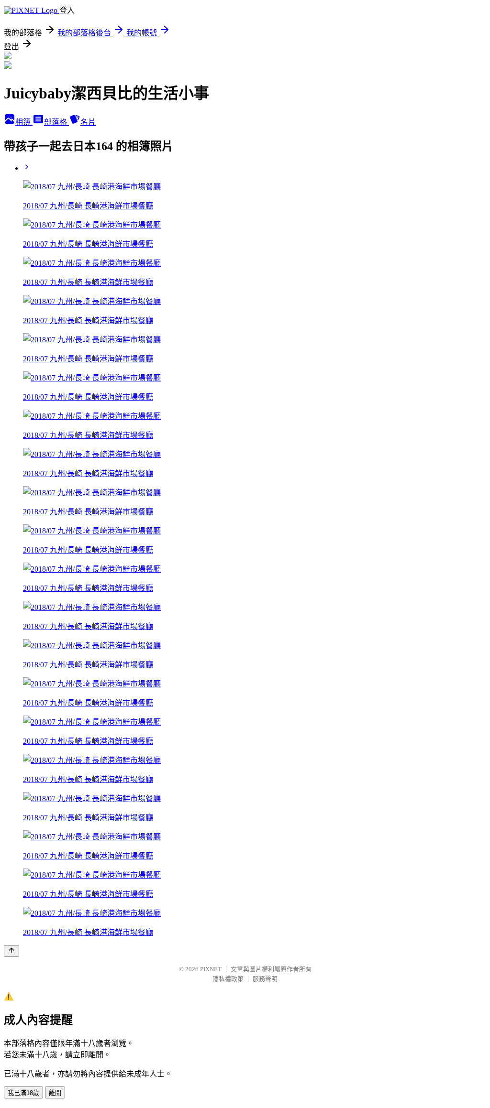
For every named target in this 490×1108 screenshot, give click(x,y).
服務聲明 (265, 978)
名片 (88, 122)
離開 (55, 1093)
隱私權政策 (228, 978)
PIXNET (211, 969)
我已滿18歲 (23, 1093)
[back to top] (11, 951)
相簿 (24, 122)
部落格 (56, 122)
